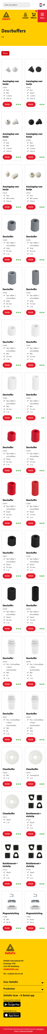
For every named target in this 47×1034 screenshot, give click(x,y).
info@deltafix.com (10, 969)
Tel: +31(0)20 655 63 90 (13, 974)
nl (43, 4)
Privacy (16, 1031)
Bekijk (7, 104)
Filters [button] (5, 53)
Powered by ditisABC (26, 1031)
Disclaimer (40, 1029)
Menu (42, 18)
